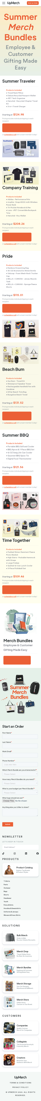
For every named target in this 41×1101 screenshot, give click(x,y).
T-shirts (7, 881)
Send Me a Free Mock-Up (17, 128)
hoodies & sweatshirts (12, 908)
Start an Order (33, 3)
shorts (6, 895)
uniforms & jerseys (11, 912)
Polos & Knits (8, 905)
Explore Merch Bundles (17, 660)
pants (6, 884)
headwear (7, 898)
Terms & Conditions (20, 1083)
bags (5, 891)
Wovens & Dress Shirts (12, 915)
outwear (7, 888)
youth (6, 901)
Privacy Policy (20, 1087)
